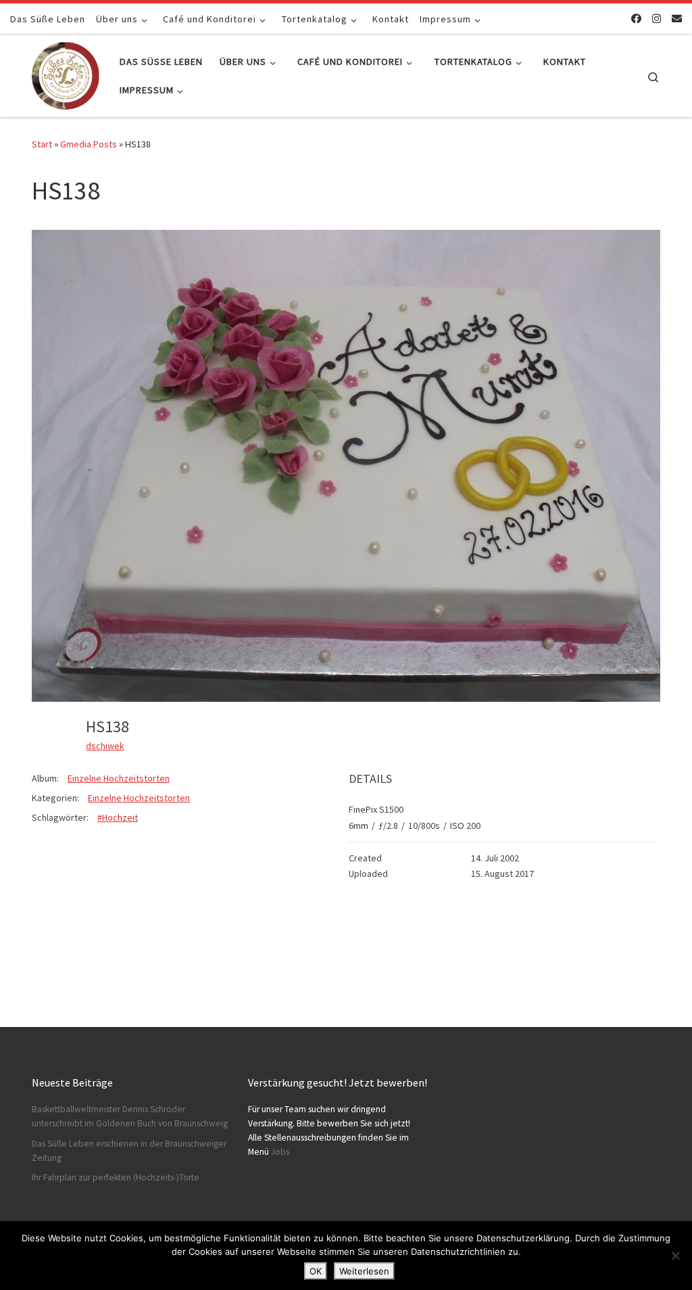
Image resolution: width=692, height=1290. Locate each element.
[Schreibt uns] (677, 18)
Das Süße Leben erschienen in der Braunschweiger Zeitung (129, 1151)
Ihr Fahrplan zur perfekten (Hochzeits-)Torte (115, 1177)
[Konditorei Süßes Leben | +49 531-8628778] (65, 73)
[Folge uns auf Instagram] (656, 18)
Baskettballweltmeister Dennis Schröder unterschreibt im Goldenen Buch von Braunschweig (130, 1116)
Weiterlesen (364, 1271)
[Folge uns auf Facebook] (636, 18)
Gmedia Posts (88, 144)
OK (316, 1271)
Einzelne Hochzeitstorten (119, 778)
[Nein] (675, 1255)
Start (42, 144)
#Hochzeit (117, 817)
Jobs (280, 1151)
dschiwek (105, 746)
